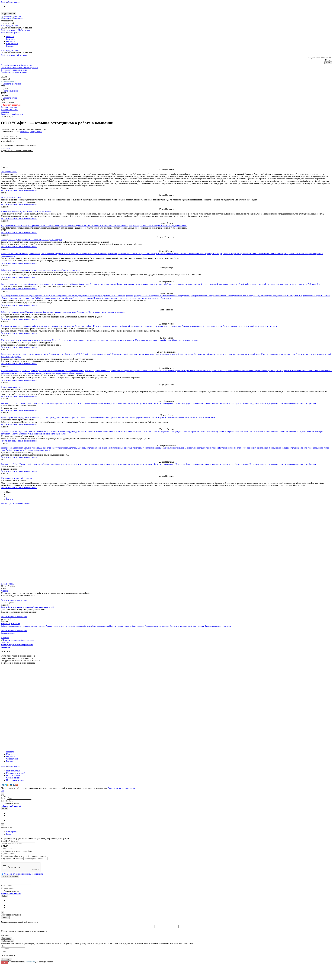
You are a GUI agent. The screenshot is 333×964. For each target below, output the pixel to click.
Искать (328, 63)
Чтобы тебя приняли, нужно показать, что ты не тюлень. (26, 211)
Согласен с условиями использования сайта (23, 874)
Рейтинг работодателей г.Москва (15, 503)
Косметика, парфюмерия (31, 132)
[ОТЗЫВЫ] (12, 18)
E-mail (4, 798)
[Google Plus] (16, 785)
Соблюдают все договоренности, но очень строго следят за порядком (31, 239)
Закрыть (5, 917)
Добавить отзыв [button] (8, 30)
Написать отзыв (13, 771)
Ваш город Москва (9, 25)
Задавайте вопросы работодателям (16, 65)
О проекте (10, 41)
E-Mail (4, 846)
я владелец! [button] (6, 148)
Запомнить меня (11, 804)
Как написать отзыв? (15, 773)
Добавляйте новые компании (14, 70)
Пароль (4, 801)
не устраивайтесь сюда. (11, 197)
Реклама (10, 46)
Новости (10, 36)
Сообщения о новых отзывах (14, 72)
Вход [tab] (8, 834)
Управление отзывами (11, 16)
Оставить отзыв (13, 775)
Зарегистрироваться (11, 105)
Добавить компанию (11, 84)
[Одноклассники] (8, 785)
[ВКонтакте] (3, 785)
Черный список (13, 778)
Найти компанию (10, 91)
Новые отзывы (7, 584)
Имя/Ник (5, 841)
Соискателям (12, 44)
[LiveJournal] (13, 785)
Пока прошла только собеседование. (17, 478)
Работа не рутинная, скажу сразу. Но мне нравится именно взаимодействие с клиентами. (40, 270)
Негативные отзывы (15, 780)
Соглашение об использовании (121, 788)
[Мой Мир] (11, 785)
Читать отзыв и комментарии (14, 600)
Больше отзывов (8, 633)
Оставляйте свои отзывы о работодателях (19, 67)
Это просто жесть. (9, 172)
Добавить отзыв (9, 98)
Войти (4, 2)
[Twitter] (5, 785)
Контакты (10, 39)
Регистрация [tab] (11, 832)
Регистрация (14, 2)
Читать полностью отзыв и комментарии (19, 190)
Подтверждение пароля (12, 858)
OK (2, 790)
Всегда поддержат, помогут (13, 387)
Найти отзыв (24, 30)
